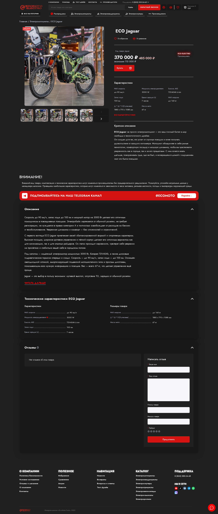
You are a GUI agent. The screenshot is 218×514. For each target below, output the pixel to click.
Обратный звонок (149, 7)
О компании (25, 487)
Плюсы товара (153, 405)
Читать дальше (35, 283)
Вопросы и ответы (106, 483)
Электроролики (143, 499)
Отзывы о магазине (28, 483)
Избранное (63, 475)
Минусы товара (153, 416)
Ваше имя (153, 364)
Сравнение (63, 479)
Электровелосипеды (146, 491)
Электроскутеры (136, 13)
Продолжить (169, 439)
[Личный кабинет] (164, 7)
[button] (101, 118)
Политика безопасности (31, 475)
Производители (110, 2)
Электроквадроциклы (110, 13)
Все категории (31, 13)
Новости (62, 487)
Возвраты (101, 479)
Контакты (92, 2)
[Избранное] (177, 7)
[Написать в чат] (211, 507)
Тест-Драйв (80, 2)
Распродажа (59, 13)
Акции (61, 483)
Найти (130, 7)
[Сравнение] (170, 7)
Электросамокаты (144, 495)
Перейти (185, 195)
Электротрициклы (144, 487)
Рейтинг (152, 428)
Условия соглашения (29, 479)
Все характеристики (124, 115)
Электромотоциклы (82, 13)
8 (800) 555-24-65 (135, 2)
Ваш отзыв (153, 376)
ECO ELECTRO (184, 53)
